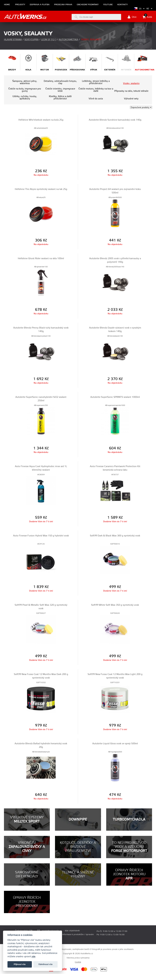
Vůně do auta (96, 98)
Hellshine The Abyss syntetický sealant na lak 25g (41, 189)
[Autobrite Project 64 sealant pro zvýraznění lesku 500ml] (115, 213)
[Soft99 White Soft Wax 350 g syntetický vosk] (115, 629)
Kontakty (122, 5)
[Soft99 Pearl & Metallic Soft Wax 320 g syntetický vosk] (41, 629)
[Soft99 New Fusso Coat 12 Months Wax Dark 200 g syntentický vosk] (41, 698)
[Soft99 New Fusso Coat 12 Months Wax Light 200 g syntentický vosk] (115, 698)
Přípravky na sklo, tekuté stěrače (131, 91)
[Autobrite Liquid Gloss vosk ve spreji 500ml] (115, 767)
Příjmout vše (20, 964)
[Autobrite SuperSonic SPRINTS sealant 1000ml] (115, 421)
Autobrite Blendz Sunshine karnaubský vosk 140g (115, 119)
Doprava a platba (40, 5)
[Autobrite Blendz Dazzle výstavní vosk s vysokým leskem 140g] (115, 351)
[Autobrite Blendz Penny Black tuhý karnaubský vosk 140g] (41, 351)
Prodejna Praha (63, 5)
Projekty (20, 5)
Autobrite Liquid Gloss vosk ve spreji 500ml (115, 743)
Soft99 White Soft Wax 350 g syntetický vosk (115, 605)
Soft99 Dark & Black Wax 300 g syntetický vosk (115, 535)
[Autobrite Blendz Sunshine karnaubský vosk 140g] (115, 143)
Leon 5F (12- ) (48, 39)
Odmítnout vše (45, 964)
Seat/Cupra (31, 39)
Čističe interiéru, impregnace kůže (60, 90)
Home (7, 5)
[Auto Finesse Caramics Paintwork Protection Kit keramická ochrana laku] (115, 490)
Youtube (108, 5)
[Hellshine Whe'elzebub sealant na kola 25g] (41, 143)
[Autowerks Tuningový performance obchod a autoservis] (25, 16)
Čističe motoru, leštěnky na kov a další (95, 90)
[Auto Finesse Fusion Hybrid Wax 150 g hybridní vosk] (41, 559)
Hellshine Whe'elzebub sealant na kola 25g (40, 119)
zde (33, 956)
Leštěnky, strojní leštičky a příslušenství (96, 82)
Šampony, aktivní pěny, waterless (24, 82)
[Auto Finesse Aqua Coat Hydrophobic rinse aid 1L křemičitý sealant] (41, 490)
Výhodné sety (131, 98)
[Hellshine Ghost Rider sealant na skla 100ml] (41, 282)
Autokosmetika (68, 39)
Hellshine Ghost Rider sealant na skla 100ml (41, 258)
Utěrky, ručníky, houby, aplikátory (24, 97)
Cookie (78, 962)
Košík (148, 16)
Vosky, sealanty (131, 83)
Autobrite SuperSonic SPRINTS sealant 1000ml (115, 397)
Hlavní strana (13, 39)
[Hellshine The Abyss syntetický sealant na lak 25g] (41, 213)
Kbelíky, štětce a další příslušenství (60, 97)
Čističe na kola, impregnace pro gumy (24, 90)
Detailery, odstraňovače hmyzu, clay (60, 82)
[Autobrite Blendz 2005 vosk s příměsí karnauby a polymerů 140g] (115, 282)
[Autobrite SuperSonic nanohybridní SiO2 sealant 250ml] (41, 421)
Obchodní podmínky (88, 5)
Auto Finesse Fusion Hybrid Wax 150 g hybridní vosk (41, 535)
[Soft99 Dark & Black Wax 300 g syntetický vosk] (115, 559)
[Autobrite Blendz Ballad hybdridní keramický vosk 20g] (41, 767)
